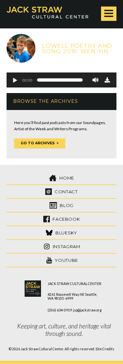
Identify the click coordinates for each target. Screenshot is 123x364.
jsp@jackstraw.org (87, 310)
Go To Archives (38, 143)
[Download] (107, 80)
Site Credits (104, 349)
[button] (14, 80)
